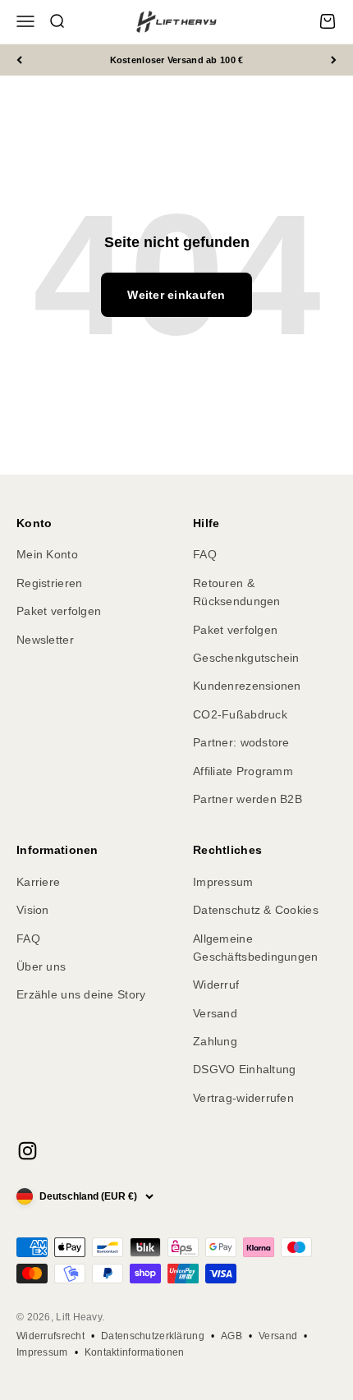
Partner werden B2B (247, 799)
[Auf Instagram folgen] (27, 1151)
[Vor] (334, 60)
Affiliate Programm (243, 771)
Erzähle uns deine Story (80, 994)
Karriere (38, 881)
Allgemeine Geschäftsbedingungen (256, 947)
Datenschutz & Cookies (256, 909)
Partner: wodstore (241, 742)
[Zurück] (19, 60)
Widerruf (216, 984)
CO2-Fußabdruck (240, 714)
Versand (215, 1013)
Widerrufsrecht (50, 1336)
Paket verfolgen (58, 610)
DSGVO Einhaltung (244, 1069)
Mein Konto (47, 554)
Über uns (41, 966)
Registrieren (49, 583)
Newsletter (45, 639)
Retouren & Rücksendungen (237, 592)
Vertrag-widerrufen (243, 1097)
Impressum (223, 881)
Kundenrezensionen (247, 685)
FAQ (205, 554)
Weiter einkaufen (176, 294)
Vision (32, 909)
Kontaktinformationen (135, 1352)
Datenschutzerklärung (152, 1336)
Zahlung (215, 1041)
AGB (231, 1336)
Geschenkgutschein (246, 657)
